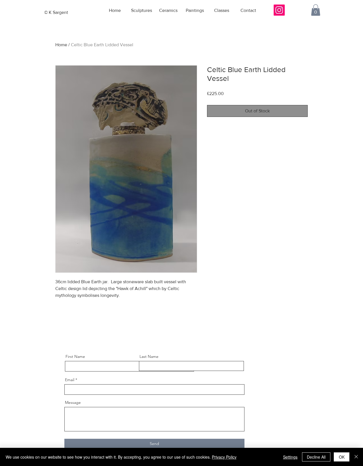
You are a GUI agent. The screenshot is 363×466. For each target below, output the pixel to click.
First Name (75, 356)
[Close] (356, 456)
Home (61, 44)
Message (73, 402)
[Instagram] (279, 10)
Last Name (149, 356)
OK (342, 457)
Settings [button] (290, 457)
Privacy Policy (224, 457)
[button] (315, 10)
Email (69, 380)
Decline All (316, 457)
